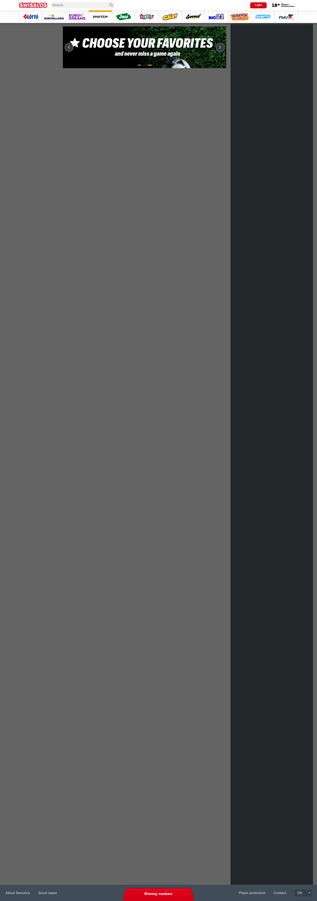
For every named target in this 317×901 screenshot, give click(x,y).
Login (258, 4)
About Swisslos (18, 893)
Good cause (47, 893)
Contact (280, 893)
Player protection (252, 893)
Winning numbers (158, 894)
